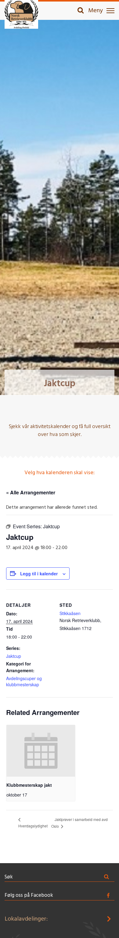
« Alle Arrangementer (30, 492)
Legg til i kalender (39, 573)
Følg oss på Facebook (29, 895)
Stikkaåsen (70, 613)
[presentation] (40, 751)
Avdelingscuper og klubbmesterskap (24, 681)
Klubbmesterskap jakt (29, 785)
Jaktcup (13, 656)
